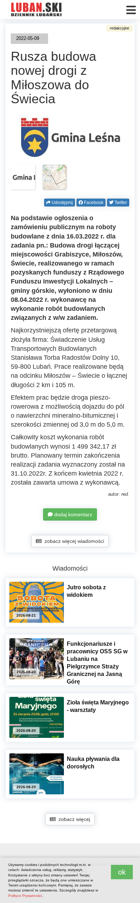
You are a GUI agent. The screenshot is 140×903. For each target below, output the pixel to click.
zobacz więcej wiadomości (73, 541)
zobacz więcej (73, 819)
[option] (23, 177)
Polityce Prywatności (25, 896)
